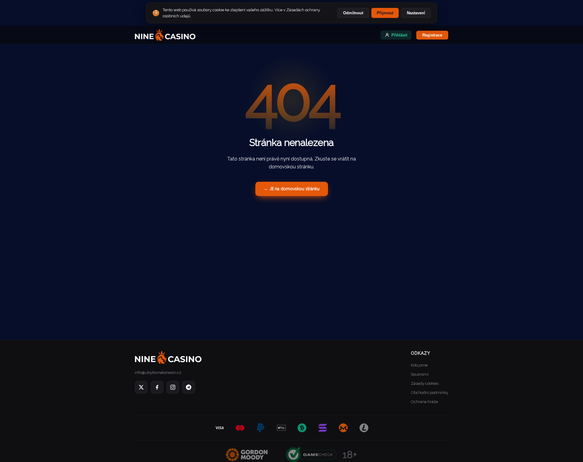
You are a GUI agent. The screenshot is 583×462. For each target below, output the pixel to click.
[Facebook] (157, 387)
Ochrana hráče (424, 401)
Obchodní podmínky (429, 392)
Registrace (432, 35)
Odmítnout (353, 13)
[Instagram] (172, 387)
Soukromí (419, 374)
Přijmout (385, 13)
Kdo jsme (419, 365)
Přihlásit (399, 35)
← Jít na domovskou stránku (291, 188)
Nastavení (416, 13)
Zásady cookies (424, 383)
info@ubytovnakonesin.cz (158, 372)
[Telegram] (188, 387)
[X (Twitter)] (141, 387)
